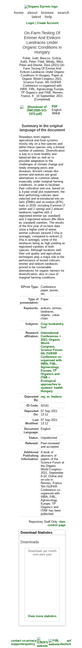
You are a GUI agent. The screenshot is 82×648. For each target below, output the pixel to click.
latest (36, 17)
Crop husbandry (52, 324)
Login (30, 23)
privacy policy (31, 642)
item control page (56, 523)
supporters (18, 644)
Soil (43, 327)
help (48, 17)
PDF (55, 106)
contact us (18, 640)
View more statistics (42, 616)
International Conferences (50, 334)
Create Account (47, 23)
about (32, 13)
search (63, 13)
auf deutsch (65, 642)
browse (47, 13)
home (19, 13)
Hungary (47, 391)
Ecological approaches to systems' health (52, 384)
